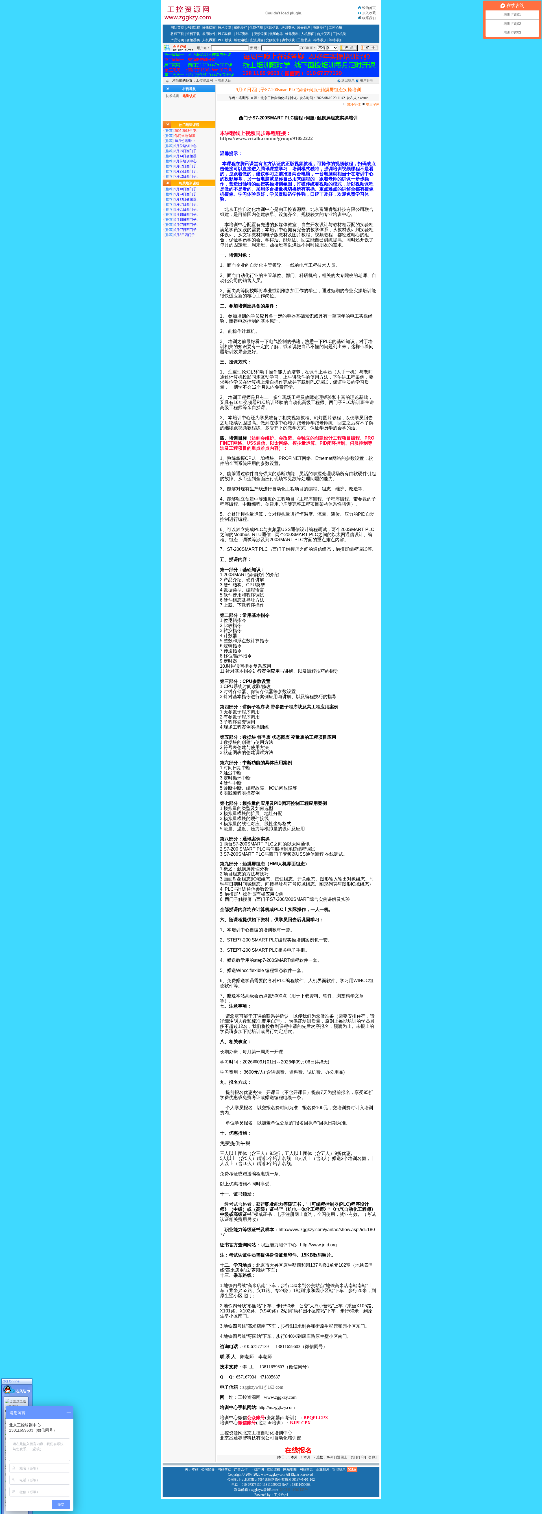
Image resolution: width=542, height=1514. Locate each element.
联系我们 (369, 18)
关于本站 (191, 1469)
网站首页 (177, 28)
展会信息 (304, 28)
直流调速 (256, 40)
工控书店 (304, 40)
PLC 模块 (225, 40)
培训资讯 (288, 28)
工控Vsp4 (281, 1495)
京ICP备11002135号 (293, 1490)
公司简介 (208, 1469)
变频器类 (193, 40)
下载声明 (257, 1469)
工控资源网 (204, 80)
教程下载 (177, 34)
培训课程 (193, 28)
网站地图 (290, 1469)
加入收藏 (369, 13)
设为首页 (369, 8)
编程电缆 (241, 40)
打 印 (361, 1457)
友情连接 (273, 1469)
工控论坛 (335, 28)
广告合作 (241, 1469)
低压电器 (276, 34)
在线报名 (298, 1450)
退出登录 (348, 80)
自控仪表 (323, 34)
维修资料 (292, 34)
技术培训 (172, 96)
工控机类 (339, 34)
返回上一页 (345, 1457)
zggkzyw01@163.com (262, 1387)
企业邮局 (322, 1469)
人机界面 (307, 34)
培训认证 (224, 80)
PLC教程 (224, 34)
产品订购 (177, 40)
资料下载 (193, 34)
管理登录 (339, 1469)
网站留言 (306, 1469)
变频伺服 (260, 34)
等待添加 (320, 40)
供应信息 (256, 28)
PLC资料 (242, 34)
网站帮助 (224, 1469)
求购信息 (272, 28)
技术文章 (224, 28)
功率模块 (288, 40)
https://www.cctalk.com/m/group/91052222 (266, 138)
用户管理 (366, 80)
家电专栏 (240, 28)
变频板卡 (272, 40)
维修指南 (209, 28)
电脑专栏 (319, 28)
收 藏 (371, 1457)
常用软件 (209, 34)
